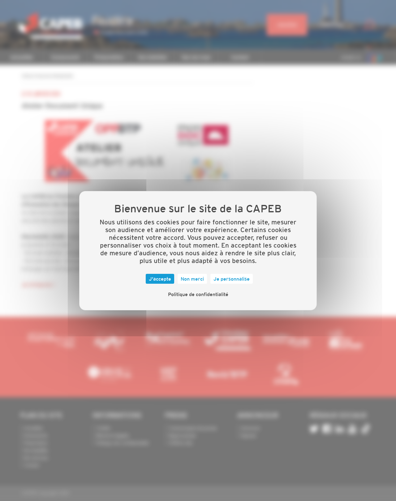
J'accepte (160, 279)
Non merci (192, 279)
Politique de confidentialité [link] (198, 294)
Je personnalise (231, 279)
